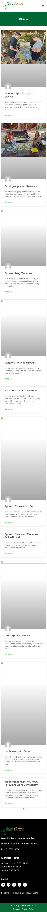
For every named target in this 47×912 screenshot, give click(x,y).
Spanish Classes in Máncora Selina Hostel (21, 535)
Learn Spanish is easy (17, 635)
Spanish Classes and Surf (19, 506)
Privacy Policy (28, 909)
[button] (43, 6)
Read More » (9, 115)
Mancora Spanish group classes (19, 95)
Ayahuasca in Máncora (18, 751)
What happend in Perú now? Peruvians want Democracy (21, 783)
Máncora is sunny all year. (20, 362)
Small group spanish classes (21, 186)
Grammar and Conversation (21, 390)
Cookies (16, 909)
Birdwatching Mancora (18, 273)
